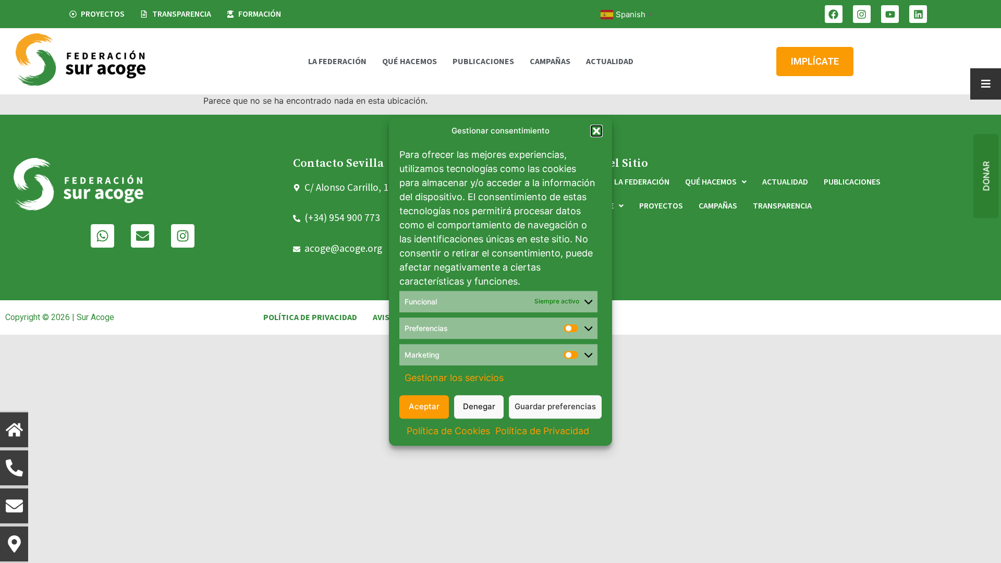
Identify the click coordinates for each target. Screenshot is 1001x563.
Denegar (479, 406)
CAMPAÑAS (550, 61)
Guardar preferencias (555, 406)
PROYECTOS (661, 206)
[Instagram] (862, 14)
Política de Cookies (448, 430)
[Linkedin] (918, 14)
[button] (596, 131)
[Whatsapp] (102, 236)
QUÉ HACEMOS (409, 61)
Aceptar (424, 406)
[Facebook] (834, 14)
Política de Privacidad (542, 430)
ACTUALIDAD (609, 61)
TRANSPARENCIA (782, 206)
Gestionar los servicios (454, 377)
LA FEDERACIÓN (337, 61)
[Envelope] (142, 236)
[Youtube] (890, 14)
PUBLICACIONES (483, 61)
